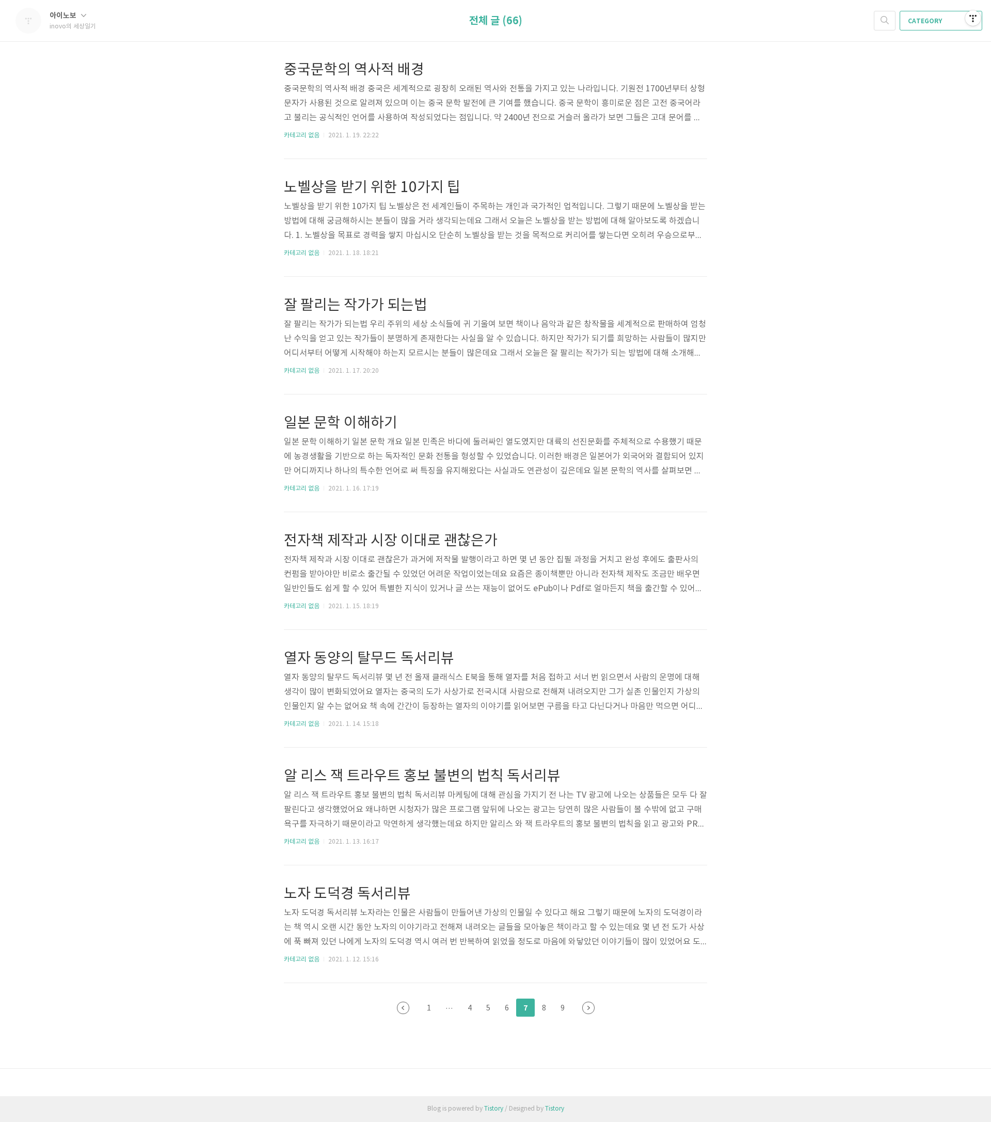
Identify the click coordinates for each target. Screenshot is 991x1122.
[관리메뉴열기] (973, 18)
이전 (403, 1008)
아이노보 (64, 15)
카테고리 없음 (301, 135)
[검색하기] (884, 20)
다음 (588, 1008)
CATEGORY (926, 21)
